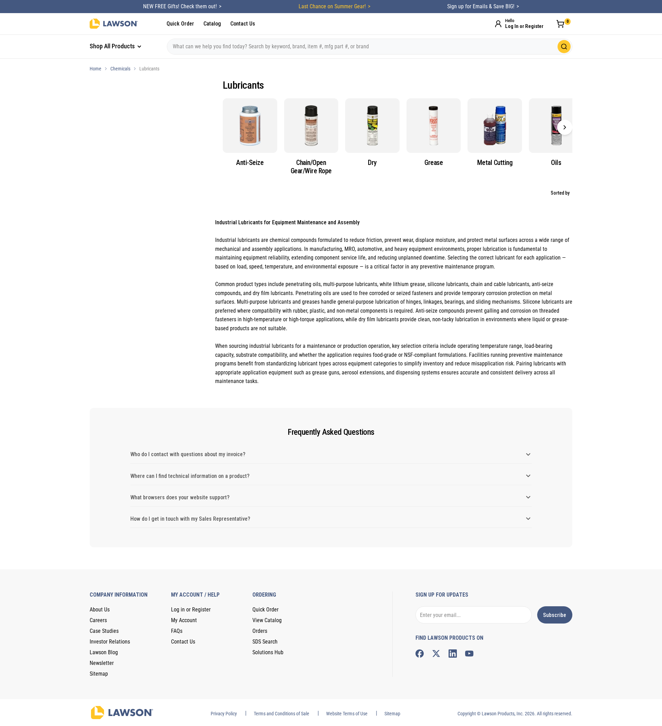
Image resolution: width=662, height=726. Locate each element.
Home (95, 68)
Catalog (212, 23)
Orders (259, 631)
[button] (564, 127)
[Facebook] (419, 653)
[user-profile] (498, 24)
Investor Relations (110, 641)
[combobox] (369, 47)
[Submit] (564, 46)
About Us (100, 609)
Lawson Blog (104, 652)
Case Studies (104, 631)
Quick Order (180, 23)
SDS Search (265, 641)
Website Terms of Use (347, 713)
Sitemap (99, 673)
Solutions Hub (267, 652)
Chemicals (120, 68)
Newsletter (102, 663)
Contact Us (242, 23)
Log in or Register (191, 609)
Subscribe (554, 615)
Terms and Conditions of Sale (281, 713)
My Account (184, 620)
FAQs (176, 631)
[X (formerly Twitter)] (436, 653)
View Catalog (267, 620)
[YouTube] (469, 653)
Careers (98, 620)
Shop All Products (113, 46)
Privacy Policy (224, 713)
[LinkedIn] (453, 653)
